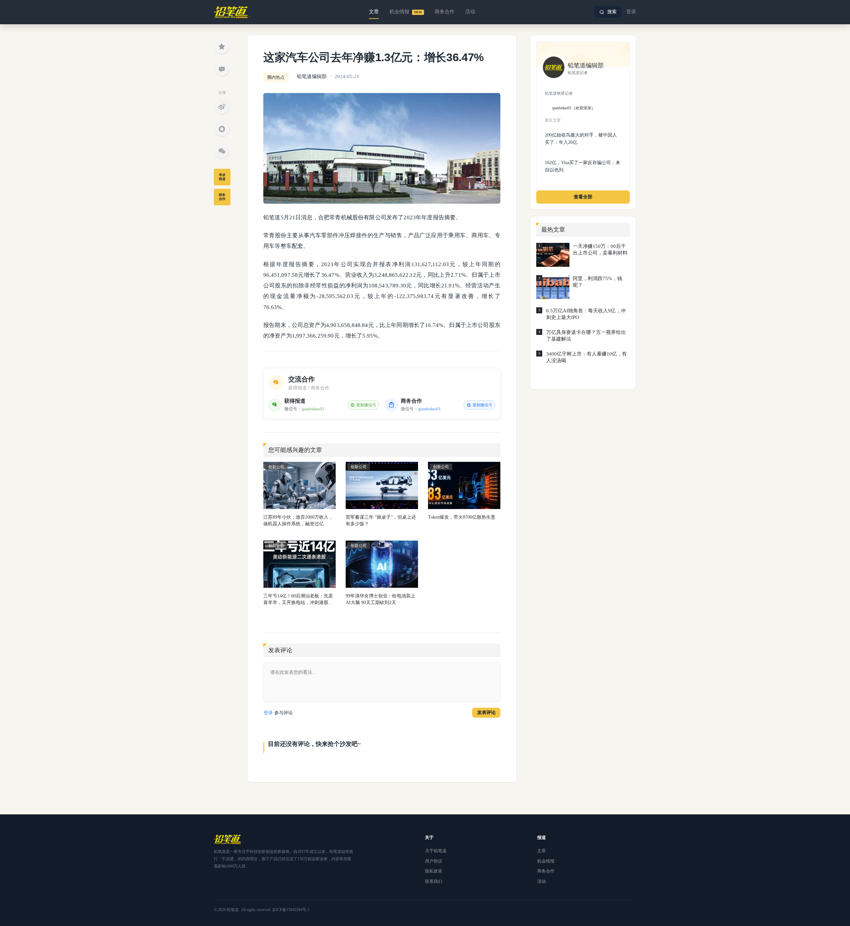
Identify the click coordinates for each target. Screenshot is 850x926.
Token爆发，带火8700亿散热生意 (461, 517)
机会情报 (405, 11)
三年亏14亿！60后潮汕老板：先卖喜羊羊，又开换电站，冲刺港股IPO (298, 599)
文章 (374, 11)
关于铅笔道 (436, 850)
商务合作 (445, 11)
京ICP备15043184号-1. (291, 909)
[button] (608, 12)
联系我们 (433, 881)
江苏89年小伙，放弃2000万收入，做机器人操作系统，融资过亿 (298, 520)
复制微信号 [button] (366, 405)
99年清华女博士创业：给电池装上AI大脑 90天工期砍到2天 (380, 599)
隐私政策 (433, 871)
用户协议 (433, 861)
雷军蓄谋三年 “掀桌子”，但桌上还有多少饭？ (381, 520)
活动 (470, 11)
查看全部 (583, 196)
